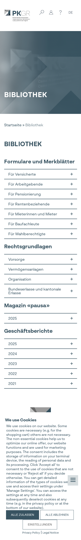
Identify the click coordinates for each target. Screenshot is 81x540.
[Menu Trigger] (73, 480)
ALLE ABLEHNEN (57, 514)
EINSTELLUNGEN (40, 524)
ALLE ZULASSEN (22, 514)
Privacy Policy (31, 532)
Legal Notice (51, 532)
